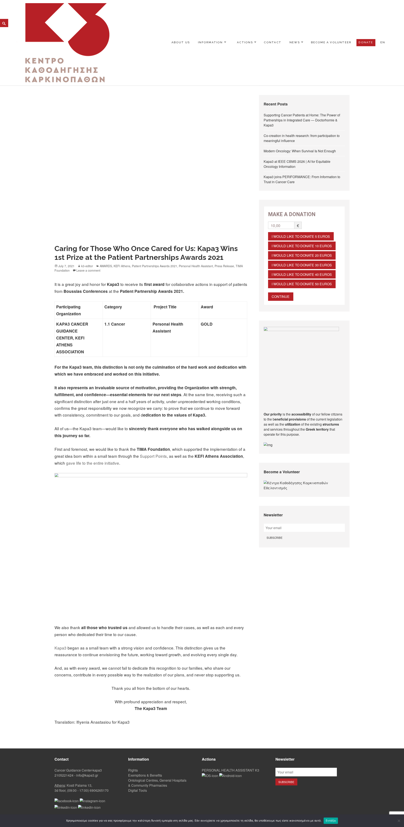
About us (180, 42)
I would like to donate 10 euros (302, 245)
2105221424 (63, 775)
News (295, 42)
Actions (245, 42)
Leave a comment (88, 270)
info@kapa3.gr (87, 775)
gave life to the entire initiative (92, 463)
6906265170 (99, 790)
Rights (133, 770)
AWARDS (106, 266)
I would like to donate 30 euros (302, 265)
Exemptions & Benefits (145, 775)
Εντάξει (331, 820)
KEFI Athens (122, 266)
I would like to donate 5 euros (301, 236)
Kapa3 (60, 648)
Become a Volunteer (331, 42)
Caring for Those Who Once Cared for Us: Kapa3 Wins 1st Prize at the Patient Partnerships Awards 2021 (146, 253)
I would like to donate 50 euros (302, 283)
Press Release (224, 266)
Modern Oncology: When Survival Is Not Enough (300, 151)
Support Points (153, 456)
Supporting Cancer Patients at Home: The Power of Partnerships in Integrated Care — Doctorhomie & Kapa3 (302, 120)
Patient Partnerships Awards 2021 (154, 266)
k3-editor (87, 266)
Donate (366, 42)
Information (210, 42)
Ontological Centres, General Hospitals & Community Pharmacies (157, 783)
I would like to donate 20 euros (302, 255)
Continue (281, 296)
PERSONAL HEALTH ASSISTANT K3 (230, 770)
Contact (272, 42)
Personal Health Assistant (196, 266)
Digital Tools (137, 790)
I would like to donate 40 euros (302, 274)
